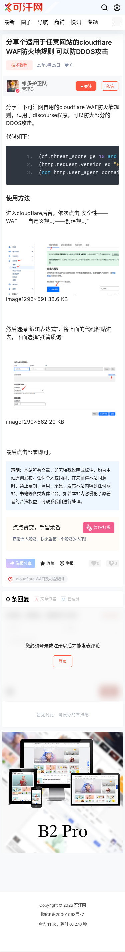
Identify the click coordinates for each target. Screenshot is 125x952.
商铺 (59, 22)
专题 (92, 22)
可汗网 (79, 905)
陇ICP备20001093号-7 (62, 914)
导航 (42, 22)
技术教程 (19, 65)
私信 (110, 86)
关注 (88, 86)
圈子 (26, 22)
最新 (9, 22)
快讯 (76, 22)
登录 (63, 661)
